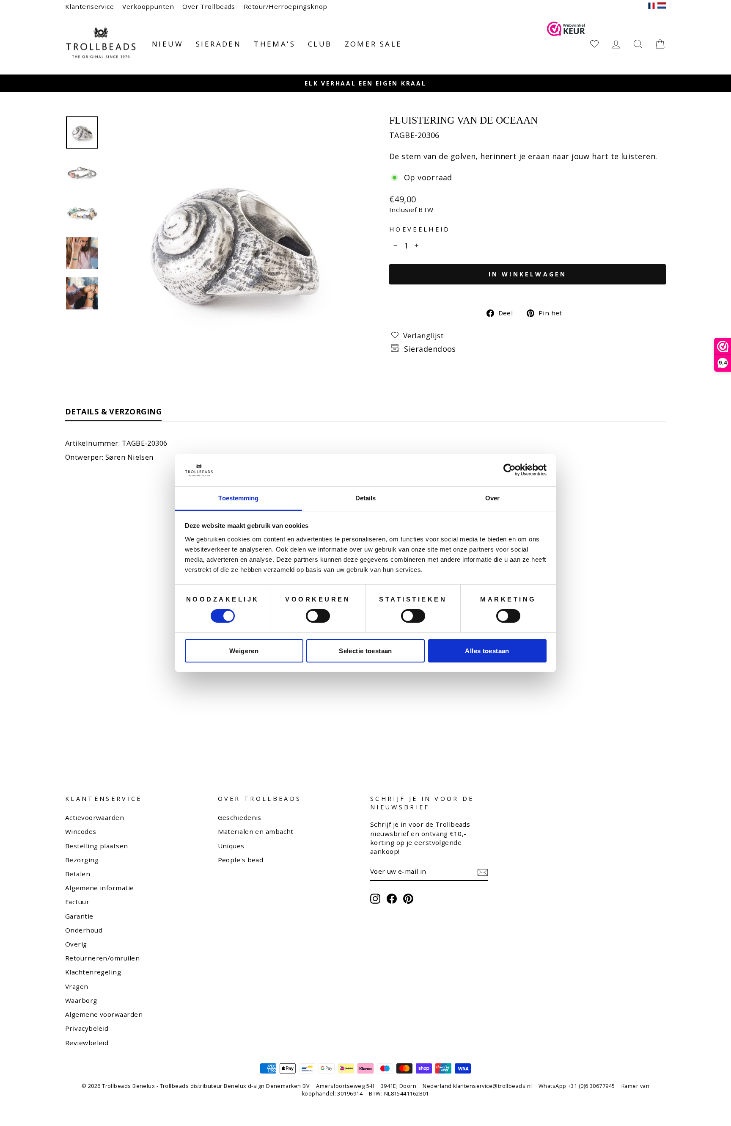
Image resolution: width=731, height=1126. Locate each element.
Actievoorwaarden (94, 817)
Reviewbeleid (86, 1042)
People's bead (241, 860)
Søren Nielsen (129, 457)
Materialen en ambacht (256, 831)
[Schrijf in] (482, 871)
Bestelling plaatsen (96, 846)
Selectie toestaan (365, 650)
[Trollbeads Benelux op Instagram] (375, 899)
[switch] (318, 616)
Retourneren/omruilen (102, 958)
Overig (76, 944)
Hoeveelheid (420, 229)
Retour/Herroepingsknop (285, 6)
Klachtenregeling (93, 972)
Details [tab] (365, 498)
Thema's (274, 44)
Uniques (231, 846)
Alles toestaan (487, 650)
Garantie (79, 916)
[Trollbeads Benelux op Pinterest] (408, 899)
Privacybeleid (87, 1028)
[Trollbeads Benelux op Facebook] (392, 899)
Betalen (77, 873)
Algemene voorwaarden (104, 1014)
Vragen (76, 986)
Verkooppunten (148, 6)
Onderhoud (83, 930)
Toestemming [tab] (238, 498)
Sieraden (218, 44)
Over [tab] (492, 498)
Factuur (77, 901)
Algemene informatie (99, 887)
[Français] (651, 6)
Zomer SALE (373, 44)
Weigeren (243, 650)
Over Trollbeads (208, 6)
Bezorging (82, 860)
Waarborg (81, 1000)
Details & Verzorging (113, 411)
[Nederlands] (661, 6)
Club (320, 44)
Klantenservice (89, 6)
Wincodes (80, 831)
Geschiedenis (239, 817)
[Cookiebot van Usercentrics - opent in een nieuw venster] (510, 470)
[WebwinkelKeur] (566, 44)
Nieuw (167, 44)
